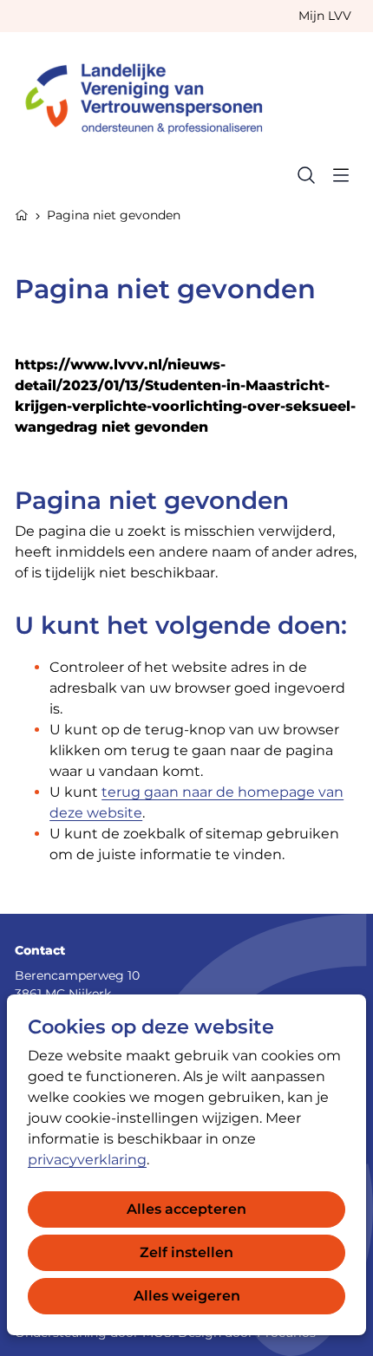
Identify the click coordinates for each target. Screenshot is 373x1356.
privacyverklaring (87, 1159)
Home (22, 213)
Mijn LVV (324, 15)
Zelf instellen (186, 1252)
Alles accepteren (186, 1209)
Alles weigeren (187, 1296)
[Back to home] (152, 95)
